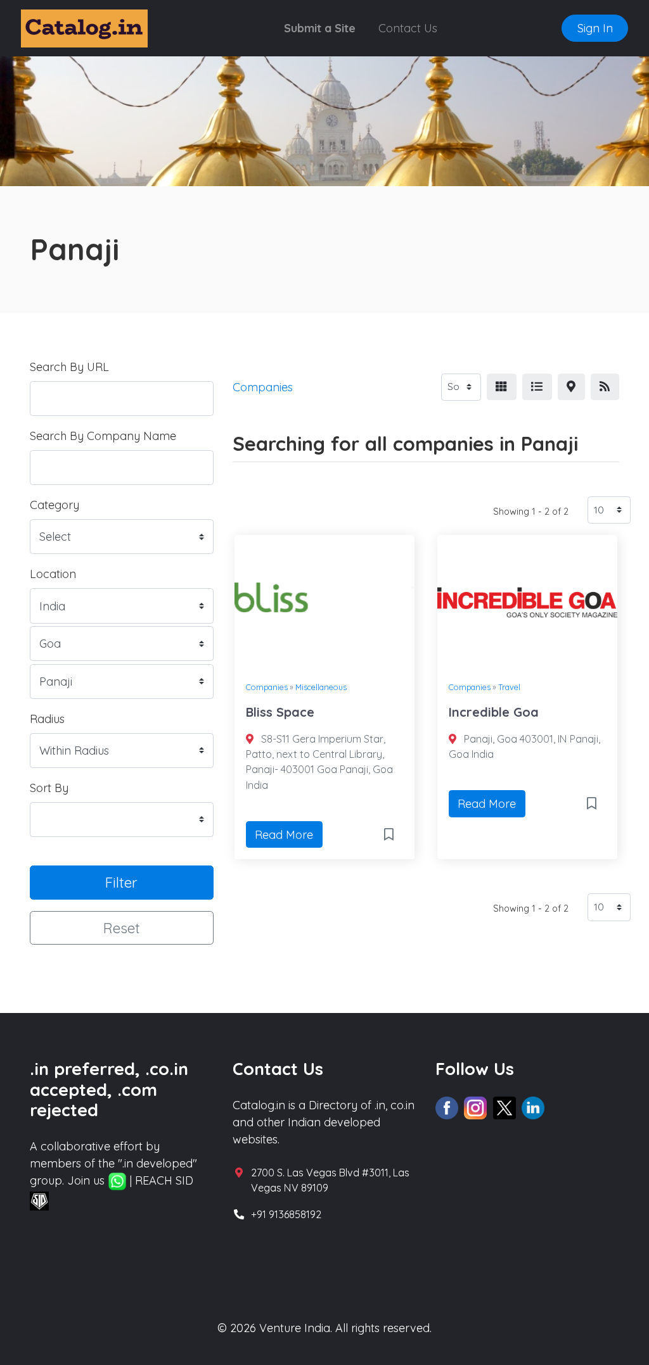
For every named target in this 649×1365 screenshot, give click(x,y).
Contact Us (407, 28)
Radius (47, 719)
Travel (509, 687)
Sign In (595, 28)
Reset (121, 928)
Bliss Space (280, 712)
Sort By (49, 788)
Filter (121, 882)
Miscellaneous (321, 687)
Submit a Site (320, 28)
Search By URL (69, 367)
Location (53, 574)
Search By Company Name (103, 436)
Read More (284, 834)
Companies (267, 687)
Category (54, 505)
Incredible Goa (494, 712)
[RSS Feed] (605, 387)
